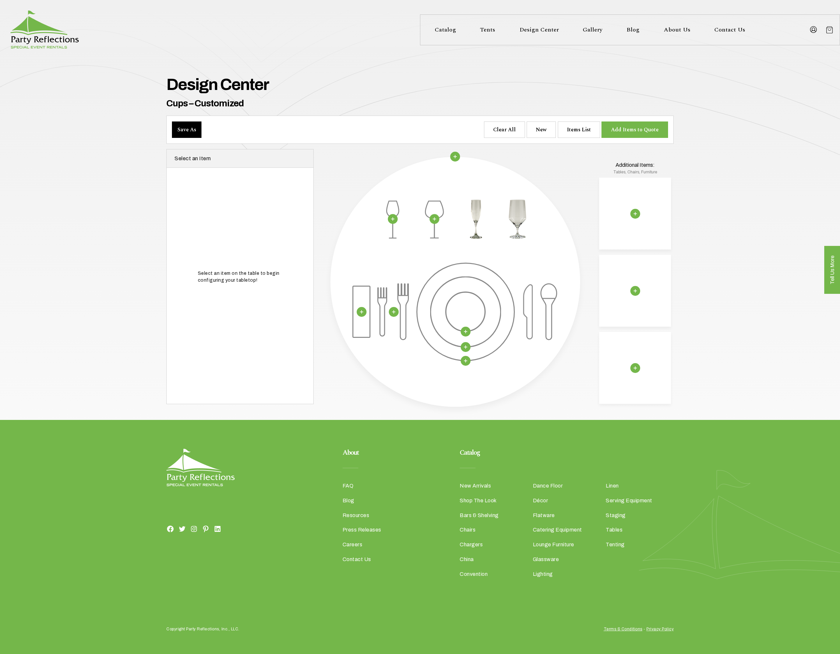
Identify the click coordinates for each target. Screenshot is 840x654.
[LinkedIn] (217, 528)
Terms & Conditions (623, 629)
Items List (579, 130)
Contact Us (729, 29)
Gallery (592, 29)
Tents (487, 29)
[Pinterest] (206, 528)
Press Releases (362, 530)
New (541, 130)
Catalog (445, 29)
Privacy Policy (660, 629)
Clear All (504, 130)
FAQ (348, 486)
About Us (677, 29)
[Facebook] (170, 528)
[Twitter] (182, 528)
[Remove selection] (455, 157)
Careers (353, 544)
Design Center (539, 29)
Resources (356, 515)
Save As (187, 130)
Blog (633, 29)
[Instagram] (194, 528)
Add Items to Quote (635, 130)
